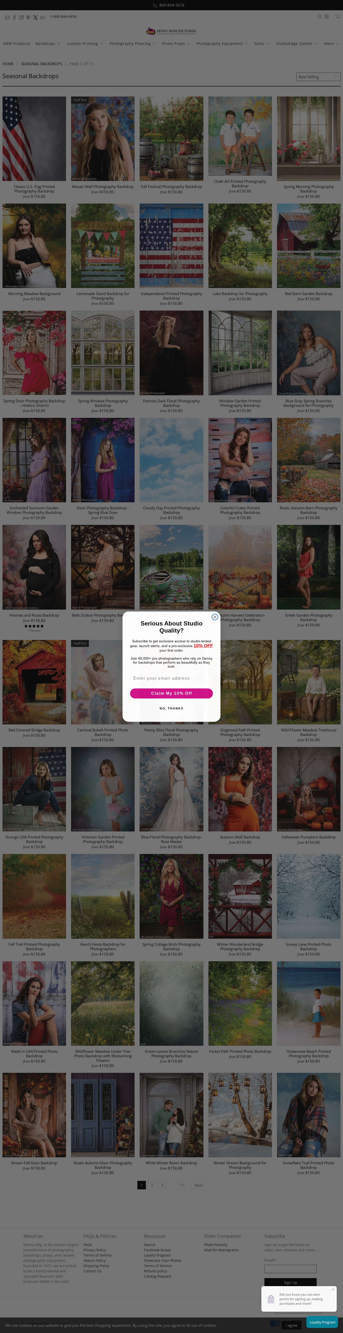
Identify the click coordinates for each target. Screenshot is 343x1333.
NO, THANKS (172, 708)
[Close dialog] (215, 617)
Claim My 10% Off (171, 693)
